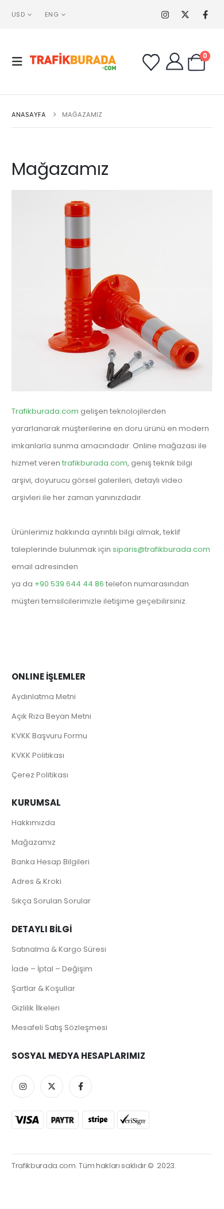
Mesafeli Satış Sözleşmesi (59, 1027)
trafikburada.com (95, 462)
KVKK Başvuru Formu (49, 735)
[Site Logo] (73, 62)
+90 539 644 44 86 (69, 583)
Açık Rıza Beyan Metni (51, 716)
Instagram (22, 1086)
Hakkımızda (33, 822)
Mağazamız (33, 842)
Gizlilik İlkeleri (35, 1007)
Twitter (51, 1086)
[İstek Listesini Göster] (151, 62)
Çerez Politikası (39, 774)
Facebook (80, 1086)
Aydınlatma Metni (43, 696)
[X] (185, 14)
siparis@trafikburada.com (161, 549)
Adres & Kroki (36, 881)
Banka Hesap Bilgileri (50, 861)
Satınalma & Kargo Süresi (58, 949)
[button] (20, 61)
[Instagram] (165, 14)
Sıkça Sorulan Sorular (51, 900)
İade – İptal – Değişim (51, 968)
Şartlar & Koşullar (43, 988)
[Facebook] (205, 14)
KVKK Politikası (37, 755)
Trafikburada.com (45, 411)
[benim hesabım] (174, 61)
